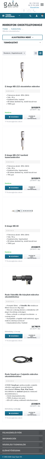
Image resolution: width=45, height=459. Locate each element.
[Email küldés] (29, 10)
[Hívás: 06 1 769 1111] (34, 10)
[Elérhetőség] (24, 10)
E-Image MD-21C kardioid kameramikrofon (16, 156)
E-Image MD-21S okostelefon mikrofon (22, 87)
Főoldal (5, 29)
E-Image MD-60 (12, 226)
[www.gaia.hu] (10, 4)
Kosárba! (15, 117)
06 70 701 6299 (33, 5)
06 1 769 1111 (34, 3)
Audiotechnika (16, 29)
